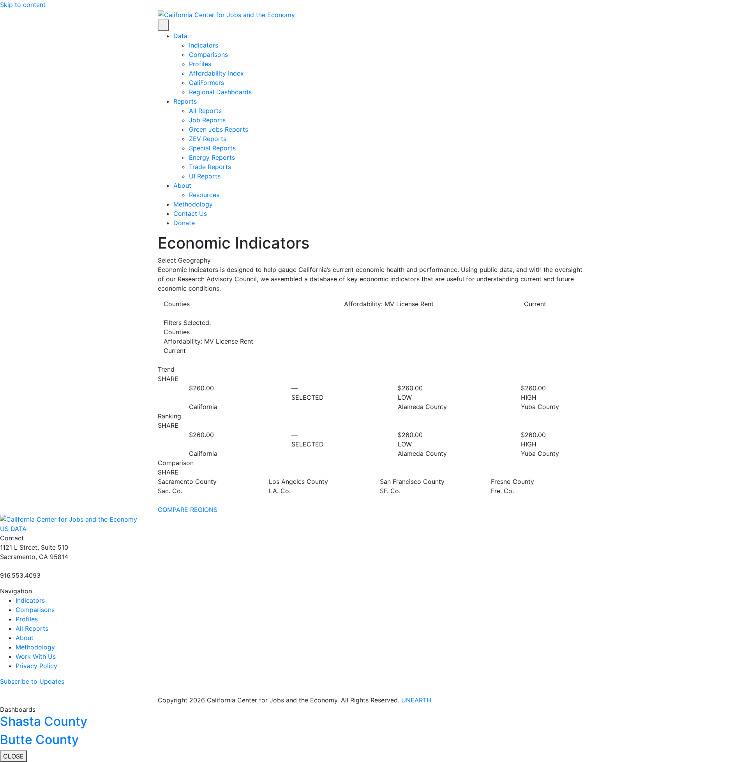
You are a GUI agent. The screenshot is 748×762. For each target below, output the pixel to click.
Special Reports (212, 148)
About (182, 185)
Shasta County (43, 721)
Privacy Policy (36, 666)
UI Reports (205, 176)
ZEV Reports (207, 139)
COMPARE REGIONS (187, 509)
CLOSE (13, 756)
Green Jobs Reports (218, 129)
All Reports (205, 111)
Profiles (200, 64)
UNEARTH (416, 700)
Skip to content (23, 5)
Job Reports (207, 120)
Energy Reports (212, 157)
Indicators (203, 45)
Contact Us (190, 213)
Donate (184, 223)
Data (180, 36)
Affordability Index (216, 73)
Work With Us (36, 656)
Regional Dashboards (220, 92)
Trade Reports (210, 167)
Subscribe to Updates (32, 681)
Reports (185, 101)
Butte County (39, 739)
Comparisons (208, 54)
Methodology (193, 204)
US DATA (14, 529)
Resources (204, 195)
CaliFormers (206, 82)
